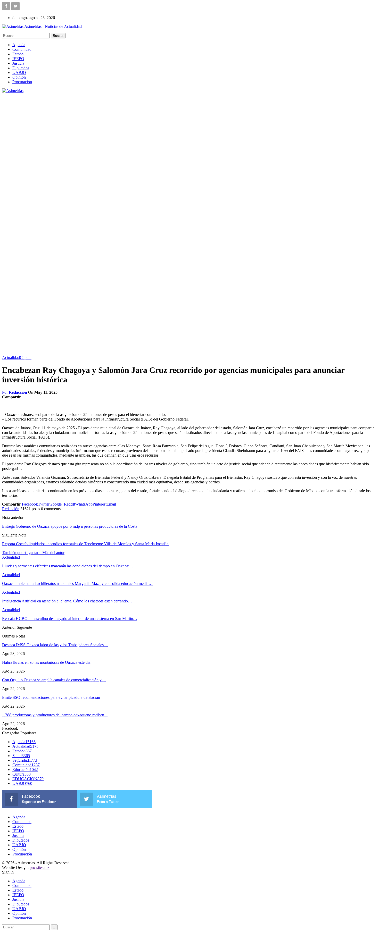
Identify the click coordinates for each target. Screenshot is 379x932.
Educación (25, 769)
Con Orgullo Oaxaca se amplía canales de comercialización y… (54, 680)
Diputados (20, 68)
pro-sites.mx (40, 867)
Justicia (18, 63)
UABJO (19, 72)
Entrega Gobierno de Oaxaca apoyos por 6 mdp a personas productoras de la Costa (69, 526)
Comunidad (21, 49)
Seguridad (24, 760)
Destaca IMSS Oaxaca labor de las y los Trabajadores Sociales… (55, 645)
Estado (17, 54)
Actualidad (11, 357)
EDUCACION (28, 779)
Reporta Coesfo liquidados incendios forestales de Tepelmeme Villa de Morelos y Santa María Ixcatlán (85, 544)
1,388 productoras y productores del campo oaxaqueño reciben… (55, 715)
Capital (25, 357)
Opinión (19, 77)
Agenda (18, 45)
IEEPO (18, 58)
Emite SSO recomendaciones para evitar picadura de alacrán (51, 697)
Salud (21, 755)
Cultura (21, 774)
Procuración (22, 82)
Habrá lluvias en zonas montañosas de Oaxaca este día (46, 662)
